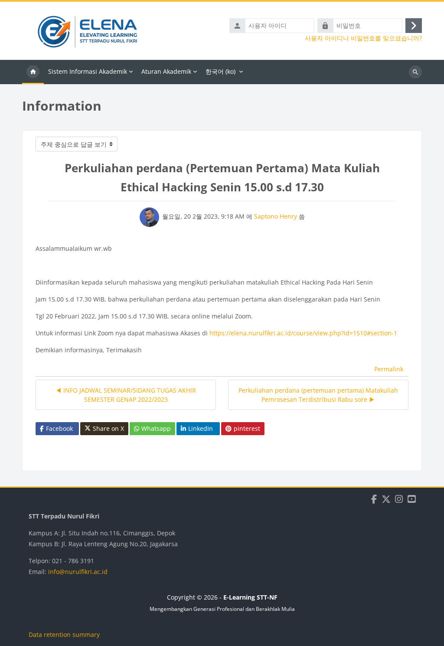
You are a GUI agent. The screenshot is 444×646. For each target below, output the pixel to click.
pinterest (247, 428)
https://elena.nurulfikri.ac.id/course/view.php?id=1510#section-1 (303, 333)
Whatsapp (156, 428)
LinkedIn (200, 428)
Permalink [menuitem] (388, 369)
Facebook (59, 428)
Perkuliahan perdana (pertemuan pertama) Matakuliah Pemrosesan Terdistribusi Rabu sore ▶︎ (318, 394)
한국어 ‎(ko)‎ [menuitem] (220, 71)
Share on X (108, 428)
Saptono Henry (275, 216)
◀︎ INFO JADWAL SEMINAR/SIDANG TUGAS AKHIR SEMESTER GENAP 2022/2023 (126, 394)
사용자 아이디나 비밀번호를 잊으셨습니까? (363, 38)
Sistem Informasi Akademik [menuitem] (87, 71)
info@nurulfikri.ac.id (78, 571)
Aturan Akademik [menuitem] (166, 71)
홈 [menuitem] (33, 72)
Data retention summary (64, 634)
